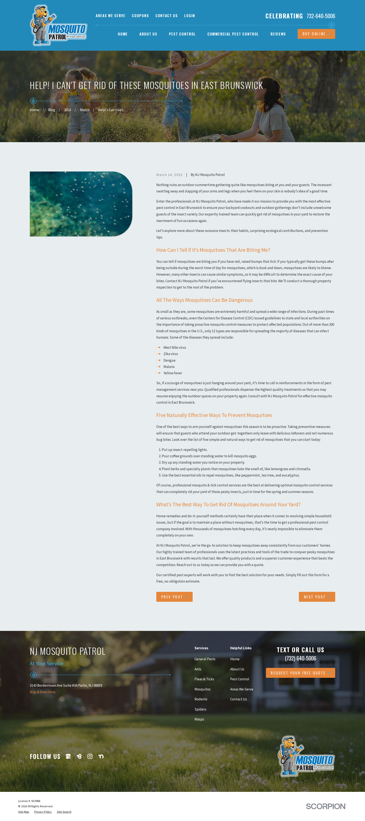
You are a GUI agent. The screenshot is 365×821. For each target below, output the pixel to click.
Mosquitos (203, 689)
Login (189, 15)
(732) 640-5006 (300, 658)
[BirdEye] (79, 756)
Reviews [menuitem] (278, 34)
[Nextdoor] (101, 756)
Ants (198, 669)
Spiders (200, 709)
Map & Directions (43, 692)
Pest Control (239, 679)
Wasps (199, 719)
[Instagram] (90, 756)
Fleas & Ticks (204, 679)
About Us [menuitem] (148, 34)
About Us (237, 669)
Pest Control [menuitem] (182, 34)
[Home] (59, 25)
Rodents (201, 699)
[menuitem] (23, 811)
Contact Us (166, 15)
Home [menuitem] (123, 34)
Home (235, 659)
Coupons (140, 15)
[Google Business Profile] (68, 756)
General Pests (205, 659)
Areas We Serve (110, 15)
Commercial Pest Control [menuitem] (233, 34)
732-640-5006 (321, 16)
